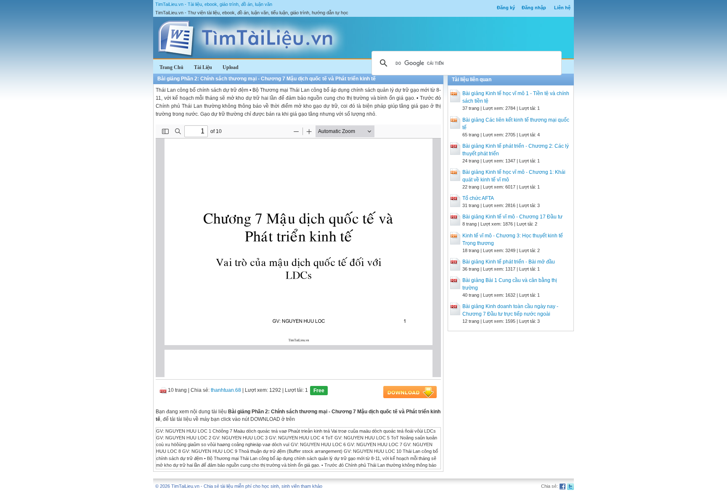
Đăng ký (506, 7)
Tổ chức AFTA (478, 198)
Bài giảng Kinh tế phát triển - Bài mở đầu (508, 262)
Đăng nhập (534, 7)
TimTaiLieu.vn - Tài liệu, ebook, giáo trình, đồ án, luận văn (213, 4)
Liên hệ (562, 7)
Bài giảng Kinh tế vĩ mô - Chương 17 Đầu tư (512, 217)
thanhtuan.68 (226, 390)
